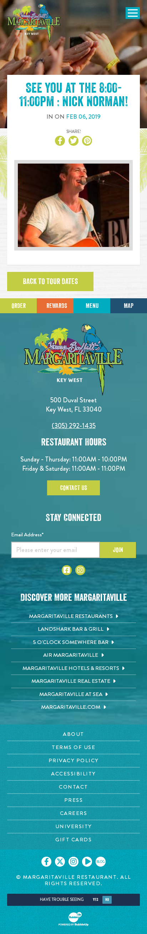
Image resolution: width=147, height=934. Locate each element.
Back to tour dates (50, 281)
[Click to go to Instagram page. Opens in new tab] (80, 570)
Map (128, 306)
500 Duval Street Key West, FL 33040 (74, 404)
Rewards (56, 306)
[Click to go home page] (34, 23)
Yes (95, 900)
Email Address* (27, 534)
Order (18, 306)
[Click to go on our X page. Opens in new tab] (60, 862)
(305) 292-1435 (74, 425)
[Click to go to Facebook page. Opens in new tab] (67, 570)
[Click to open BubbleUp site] (73, 919)
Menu (92, 306)
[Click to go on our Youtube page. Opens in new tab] (87, 862)
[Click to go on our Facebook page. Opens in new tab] (46, 862)
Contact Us (73, 488)
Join (118, 550)
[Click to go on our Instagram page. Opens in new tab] (73, 862)
